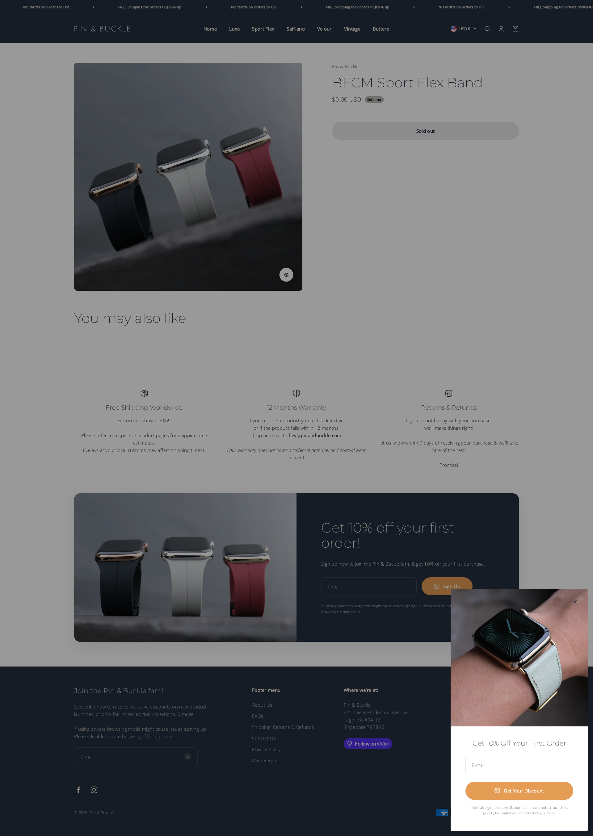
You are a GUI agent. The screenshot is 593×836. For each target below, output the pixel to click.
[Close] (575, 602)
